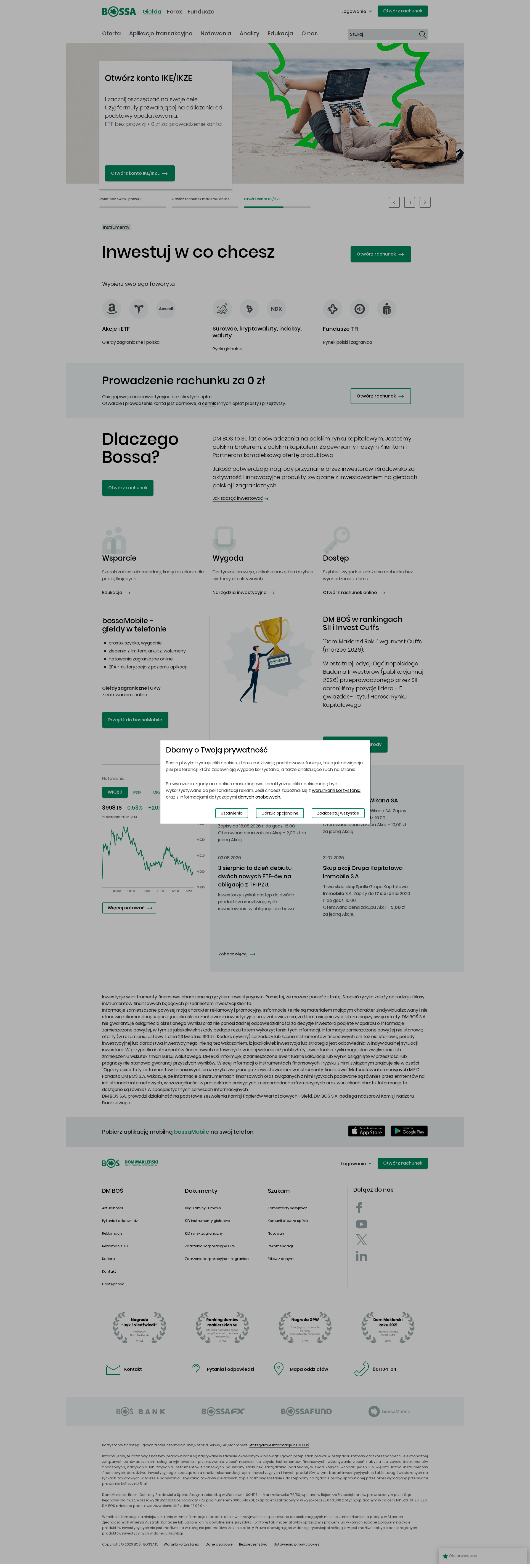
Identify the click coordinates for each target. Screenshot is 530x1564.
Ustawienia (232, 813)
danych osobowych (259, 797)
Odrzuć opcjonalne (279, 813)
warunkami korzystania (336, 790)
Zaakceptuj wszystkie (338, 813)
